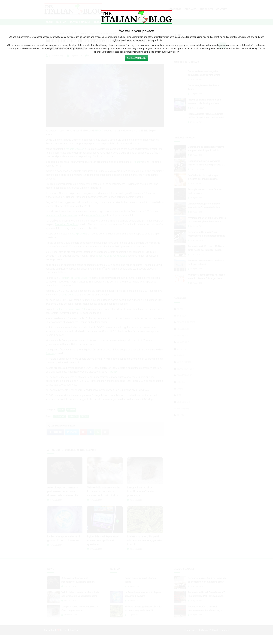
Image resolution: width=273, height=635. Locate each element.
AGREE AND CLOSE (136, 58)
